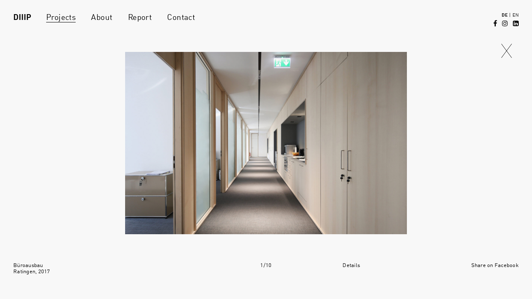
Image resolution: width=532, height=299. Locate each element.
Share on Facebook (495, 265)
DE (504, 15)
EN (515, 15)
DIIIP (22, 18)
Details (351, 265)
